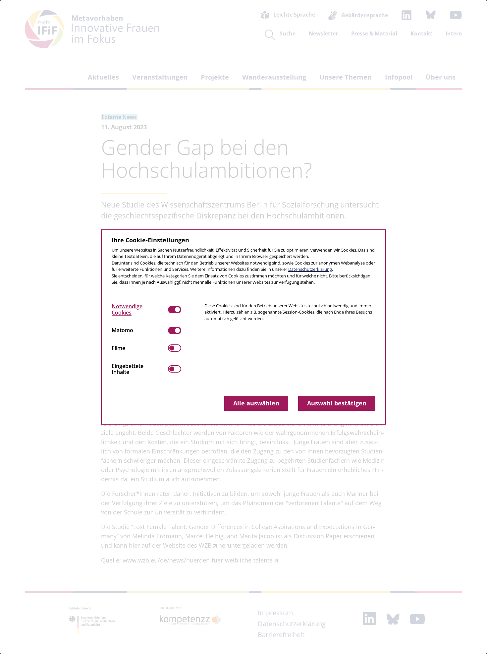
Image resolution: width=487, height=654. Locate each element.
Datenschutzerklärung (310, 269)
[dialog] (243, 327)
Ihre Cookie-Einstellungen (150, 240)
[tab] (140, 310)
